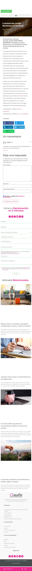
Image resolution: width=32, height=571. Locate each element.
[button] (16, 15)
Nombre (6, 183)
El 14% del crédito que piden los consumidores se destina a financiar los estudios (14, 426)
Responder (5, 150)
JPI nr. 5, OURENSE (22, 114)
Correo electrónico (9, 189)
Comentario (7, 165)
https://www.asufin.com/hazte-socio (10, 253)
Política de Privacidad (15, 560)
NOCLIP (21, 96)
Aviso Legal (7, 560)
